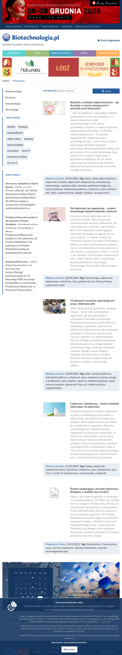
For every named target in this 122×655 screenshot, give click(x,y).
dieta (54, 193)
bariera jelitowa (54, 189)
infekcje (88, 193)
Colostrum (72, 469)
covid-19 (26, 151)
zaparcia (81, 381)
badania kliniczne (15, 133)
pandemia (28, 139)
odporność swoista (56, 182)
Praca (84, 53)
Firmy (37, 53)
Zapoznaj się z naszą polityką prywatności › (69, 642)
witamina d (94, 377)
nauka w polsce (14, 139)
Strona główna (14, 26)
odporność (107, 278)
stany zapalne (68, 381)
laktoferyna (104, 469)
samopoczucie (101, 193)
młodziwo (84, 469)
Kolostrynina (94, 544)
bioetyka (11, 127)
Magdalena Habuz (56, 544)
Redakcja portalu (55, 178)
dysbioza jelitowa (101, 374)
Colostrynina (109, 544)
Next (50, 562)
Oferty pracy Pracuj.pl (87, 26)
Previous (10, 562)
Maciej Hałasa (104, 281)
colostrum (94, 189)
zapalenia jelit (68, 185)
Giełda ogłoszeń (108, 53)
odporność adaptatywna (81, 182)
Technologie (12, 109)
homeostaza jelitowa (75, 189)
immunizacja (103, 182)
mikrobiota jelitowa (56, 377)
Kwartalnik (67, 26)
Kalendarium (32, 26)
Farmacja (10, 97)
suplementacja (66, 193)
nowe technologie (15, 145)
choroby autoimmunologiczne (94, 185)
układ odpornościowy (104, 178)
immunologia (53, 185)
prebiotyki (54, 381)
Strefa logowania (110, 40)
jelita (88, 178)
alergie (78, 193)
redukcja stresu (96, 384)
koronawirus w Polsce (17, 157)
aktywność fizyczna (76, 384)
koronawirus (13, 151)
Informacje (14, 53)
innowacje (22, 127)
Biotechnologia (13, 91)
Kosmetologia (12, 103)
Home (5, 81)
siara (103, 189)
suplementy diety (55, 285)
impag (88, 466)
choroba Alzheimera (85, 548)
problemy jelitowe (98, 381)
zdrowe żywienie (55, 384)
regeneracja (52, 281)
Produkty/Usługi (61, 53)
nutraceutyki (87, 473)
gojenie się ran (87, 281)
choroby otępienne (62, 548)
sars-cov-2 (12, 163)
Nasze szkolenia (49, 26)
